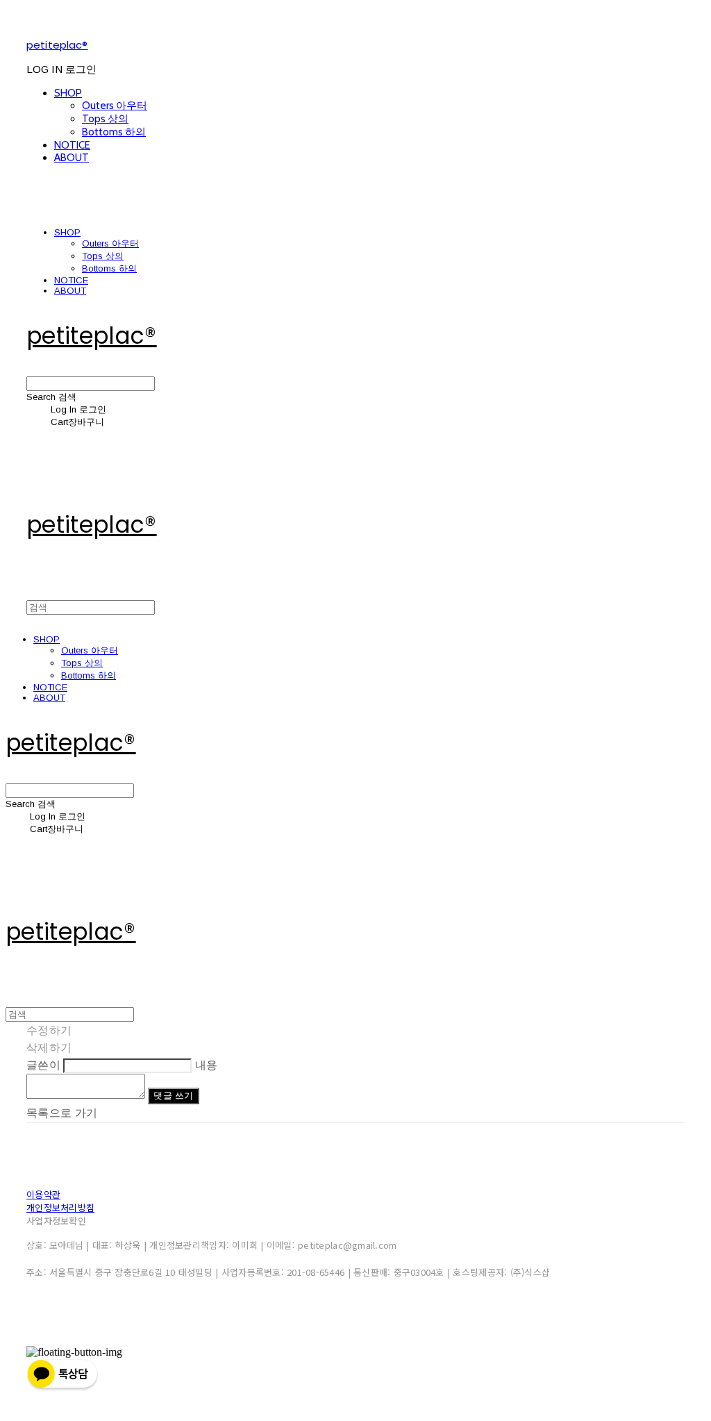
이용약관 (43, 1194)
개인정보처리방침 (60, 1207)
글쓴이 (43, 1065)
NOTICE (72, 145)
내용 (206, 1065)
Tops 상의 (105, 119)
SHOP (68, 93)
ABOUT (71, 157)
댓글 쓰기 (173, 1095)
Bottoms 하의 (114, 132)
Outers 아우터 (114, 105)
